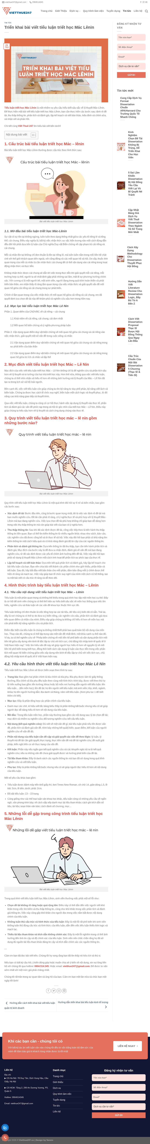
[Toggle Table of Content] (32, 135)
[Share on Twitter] (53, 990)
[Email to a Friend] (59, 990)
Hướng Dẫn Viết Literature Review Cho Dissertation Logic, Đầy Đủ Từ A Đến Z (135, 292)
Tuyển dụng (113, 11)
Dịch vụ (74, 11)
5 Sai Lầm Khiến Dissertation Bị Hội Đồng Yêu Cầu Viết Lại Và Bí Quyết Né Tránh (135, 183)
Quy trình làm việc (93, 11)
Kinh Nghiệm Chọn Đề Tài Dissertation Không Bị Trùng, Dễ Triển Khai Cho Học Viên (135, 145)
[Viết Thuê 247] (16, 11)
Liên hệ (138, 11)
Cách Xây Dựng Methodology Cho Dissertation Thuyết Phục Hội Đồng (134, 257)
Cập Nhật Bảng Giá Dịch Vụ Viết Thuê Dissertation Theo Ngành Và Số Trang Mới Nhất (135, 221)
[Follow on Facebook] (141, 2)
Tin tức (127, 11)
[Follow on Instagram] (143, 2)
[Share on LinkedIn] (64, 990)
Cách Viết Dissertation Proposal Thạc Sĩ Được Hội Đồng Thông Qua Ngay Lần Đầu (135, 329)
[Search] (146, 11)
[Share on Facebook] (48, 990)
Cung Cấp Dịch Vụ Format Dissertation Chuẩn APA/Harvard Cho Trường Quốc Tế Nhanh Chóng (131, 107)
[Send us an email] (146, 2)
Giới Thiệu (61, 11)
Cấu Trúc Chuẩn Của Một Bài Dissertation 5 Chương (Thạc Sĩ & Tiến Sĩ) (135, 365)
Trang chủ (46, 11)
